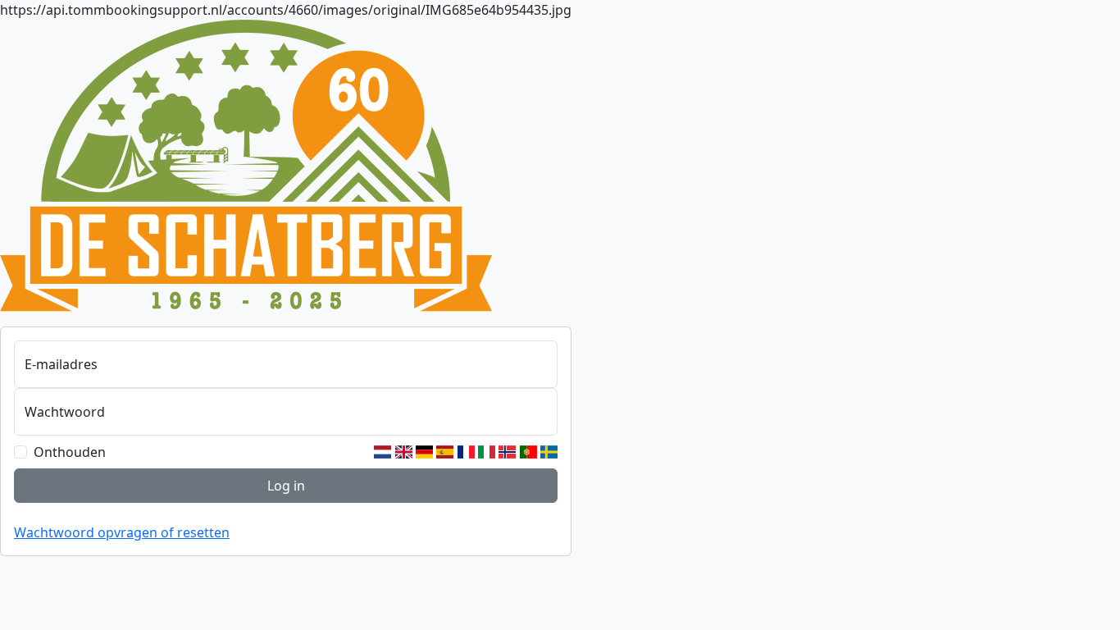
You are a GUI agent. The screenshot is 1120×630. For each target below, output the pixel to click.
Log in (286, 486)
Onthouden (70, 452)
